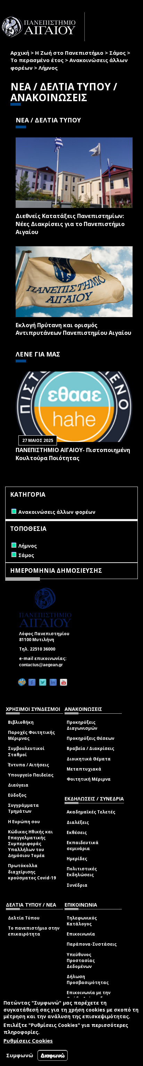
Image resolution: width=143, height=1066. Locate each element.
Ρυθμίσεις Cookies (28, 1040)
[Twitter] (43, 682)
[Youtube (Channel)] (63, 682)
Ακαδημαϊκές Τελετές (91, 812)
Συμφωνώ (19, 1055)
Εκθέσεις (77, 832)
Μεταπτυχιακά (84, 769)
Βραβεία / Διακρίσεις (90, 748)
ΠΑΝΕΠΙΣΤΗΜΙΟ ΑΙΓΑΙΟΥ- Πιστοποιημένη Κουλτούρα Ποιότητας (73, 454)
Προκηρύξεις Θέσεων (90, 738)
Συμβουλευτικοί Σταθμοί (26, 751)
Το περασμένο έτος (37, 60)
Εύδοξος (17, 795)
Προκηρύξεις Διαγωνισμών (82, 725)
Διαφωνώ (53, 1055)
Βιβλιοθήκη (21, 722)
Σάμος (117, 52)
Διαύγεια (18, 785)
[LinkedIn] (53, 682)
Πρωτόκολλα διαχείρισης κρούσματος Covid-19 (32, 871)
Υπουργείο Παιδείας (30, 775)
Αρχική (19, 52)
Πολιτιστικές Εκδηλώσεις (82, 872)
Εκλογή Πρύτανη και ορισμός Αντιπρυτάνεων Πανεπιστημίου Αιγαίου (73, 329)
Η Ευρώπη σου (24, 822)
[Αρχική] (42, 26)
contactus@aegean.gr (43, 664)
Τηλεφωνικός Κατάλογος (82, 921)
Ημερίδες (77, 859)
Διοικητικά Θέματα (89, 759)
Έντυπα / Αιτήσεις (28, 765)
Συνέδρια (77, 885)
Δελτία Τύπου (24, 918)
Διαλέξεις (78, 822)
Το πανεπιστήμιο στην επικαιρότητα (33, 931)
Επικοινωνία (81, 934)
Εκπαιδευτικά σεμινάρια (83, 845)
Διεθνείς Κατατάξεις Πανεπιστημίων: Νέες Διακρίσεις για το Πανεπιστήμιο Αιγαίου (70, 224)
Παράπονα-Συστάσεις (92, 944)
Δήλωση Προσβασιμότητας (88, 979)
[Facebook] (32, 682)
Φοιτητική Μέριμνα (89, 779)
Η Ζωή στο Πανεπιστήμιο (69, 52)
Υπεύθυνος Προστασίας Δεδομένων (81, 960)
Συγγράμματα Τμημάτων (23, 808)
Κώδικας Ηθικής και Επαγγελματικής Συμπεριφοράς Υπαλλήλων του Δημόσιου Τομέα (30, 844)
